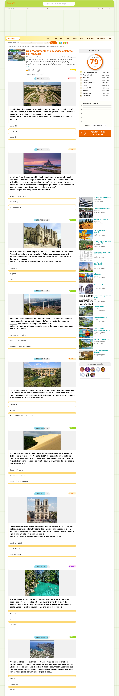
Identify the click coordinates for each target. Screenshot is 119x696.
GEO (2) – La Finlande (101, 339)
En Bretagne (14, 202)
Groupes (100, 38)
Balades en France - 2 (101, 307)
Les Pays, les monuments (98, 264)
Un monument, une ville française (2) (102, 242)
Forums (90, 38)
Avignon (13, 274)
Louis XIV (13, 131)
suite (27, 66)
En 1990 (13, 625)
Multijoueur (71, 38)
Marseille (13, 268)
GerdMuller (97, 210)
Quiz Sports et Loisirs (23, 46)
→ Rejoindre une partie (104, 9)
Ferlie (85, 85)
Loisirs (40, 43)
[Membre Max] (89, 371)
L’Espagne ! (98, 274)
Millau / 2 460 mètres (18, 341)
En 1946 (13, 613)
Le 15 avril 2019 (16, 543)
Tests (58, 38)
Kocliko (86, 80)
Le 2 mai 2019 (15, 554)
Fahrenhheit (87, 75)
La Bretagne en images (102, 208)
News (48, 38)
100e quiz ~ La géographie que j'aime (102, 329)
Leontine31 (87, 88)
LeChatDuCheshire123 (91, 72)
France (42, 74)
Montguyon (87, 93)
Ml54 (95, 299)
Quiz (15, 46)
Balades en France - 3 (101, 317)
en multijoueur (48, 9)
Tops (81, 38)
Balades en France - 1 (101, 285)
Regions (28, 74)
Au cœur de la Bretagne (102, 197)
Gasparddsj (97, 267)
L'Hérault (13, 404)
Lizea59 (96, 287)
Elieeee (96, 276)
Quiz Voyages (35, 46)
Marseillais (14, 684)
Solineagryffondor (89, 83)
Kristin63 (86, 77)
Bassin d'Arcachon (17, 470)
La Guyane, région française (100, 231)
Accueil (10, 46)
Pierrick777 (97, 245)
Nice (11, 279)
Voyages (53, 43)
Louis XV (13, 137)
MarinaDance (97, 199)
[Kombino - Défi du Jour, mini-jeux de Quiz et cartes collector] (63, 43)
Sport (46, 43)
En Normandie (15, 207)
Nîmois (12, 678)
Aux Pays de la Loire (18, 196)
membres (36, 9)
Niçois (12, 690)
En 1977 (13, 619)
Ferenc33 (86, 96)
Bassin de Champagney (19, 481)
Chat (109, 38)
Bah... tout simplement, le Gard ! (22, 415)
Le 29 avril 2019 (16, 549)
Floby (95, 234)
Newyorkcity (97, 256)
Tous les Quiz (12, 38)
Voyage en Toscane (101, 219)
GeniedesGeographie (69, 57)
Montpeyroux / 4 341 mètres (20, 346)
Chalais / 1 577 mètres (18, 335)
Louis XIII (13, 126)
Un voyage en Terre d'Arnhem (101, 351)
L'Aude (12, 410)
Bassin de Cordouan (17, 476)
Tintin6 (85, 90)
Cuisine (33, 43)
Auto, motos (25, 43)
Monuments (35, 74)
